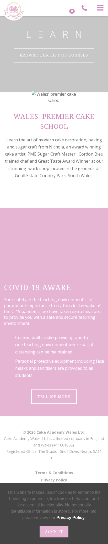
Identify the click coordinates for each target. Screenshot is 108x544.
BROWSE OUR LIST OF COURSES (54, 55)
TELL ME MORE (53, 396)
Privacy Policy (54, 480)
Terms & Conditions (54, 472)
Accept (54, 532)
